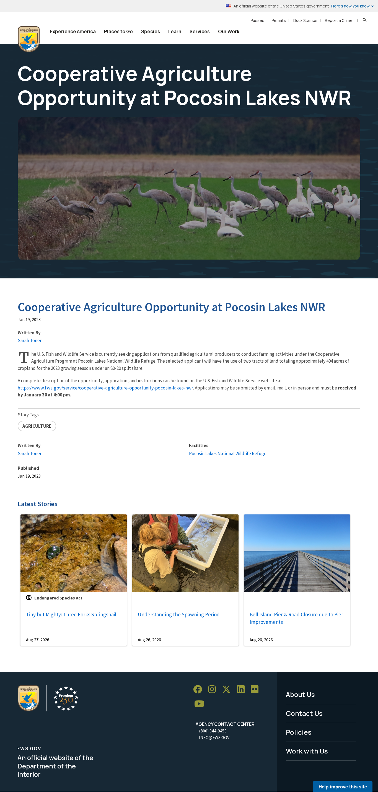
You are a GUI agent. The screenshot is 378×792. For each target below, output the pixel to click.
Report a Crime (339, 20)
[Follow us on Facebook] (199, 689)
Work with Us (307, 750)
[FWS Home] (29, 39)
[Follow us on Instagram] (214, 689)
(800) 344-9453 (213, 731)
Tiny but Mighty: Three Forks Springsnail (71, 614)
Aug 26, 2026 (149, 639)
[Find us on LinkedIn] (242, 689)
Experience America (73, 31)
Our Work (228, 31)
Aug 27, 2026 (37, 639)
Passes (257, 20)
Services (200, 31)
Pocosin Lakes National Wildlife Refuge (227, 453)
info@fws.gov (214, 737)
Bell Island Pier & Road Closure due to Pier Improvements (296, 618)
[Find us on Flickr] (256, 689)
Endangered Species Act (58, 598)
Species (150, 31)
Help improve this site (343, 786)
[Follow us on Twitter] (228, 689)
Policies (299, 732)
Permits (279, 20)
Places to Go (118, 31)
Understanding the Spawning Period (179, 614)
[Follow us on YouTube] (201, 704)
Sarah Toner (30, 340)
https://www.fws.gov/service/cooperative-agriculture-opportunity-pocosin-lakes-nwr (105, 388)
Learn (174, 31)
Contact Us (304, 713)
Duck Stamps (305, 20)
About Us (300, 694)
